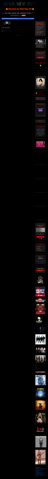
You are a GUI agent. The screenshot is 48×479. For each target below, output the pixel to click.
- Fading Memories (38, 468)
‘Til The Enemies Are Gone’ (39, 474)
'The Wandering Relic (38, 473)
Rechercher (23, 15)
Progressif (38, 134)
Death (38, 131)
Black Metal (42, 131)
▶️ (41, 239)
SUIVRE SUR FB (41, 271)
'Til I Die (43, 473)
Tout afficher (32, 18)
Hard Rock (42, 134)
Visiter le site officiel (40, 263)
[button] (11, 31)
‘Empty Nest (37, 472)
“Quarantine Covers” (42, 475)
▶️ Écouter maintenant (40, 237)
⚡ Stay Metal (38, 34)
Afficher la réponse (40, 57)
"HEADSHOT (37, 475)
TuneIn (41, 235)
